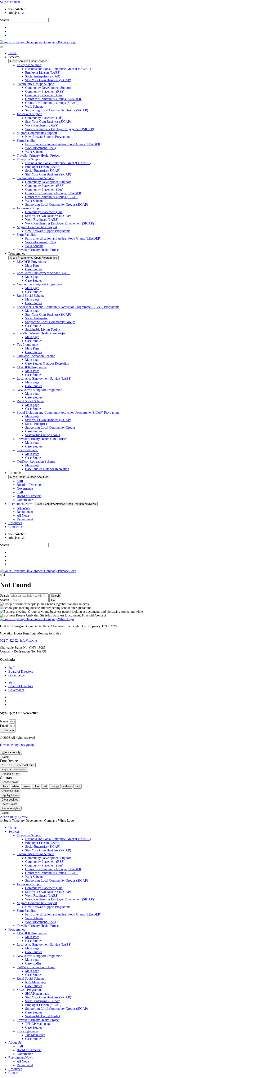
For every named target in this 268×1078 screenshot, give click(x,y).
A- (3, 765)
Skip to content (10, 2)
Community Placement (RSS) (44, 91)
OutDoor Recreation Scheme (36, 356)
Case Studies (33, 269)
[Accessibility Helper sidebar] (11, 752)
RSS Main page (35, 982)
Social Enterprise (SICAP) (42, 76)
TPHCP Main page (37, 1023)
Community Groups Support (35, 84)
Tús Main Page (35, 1035)
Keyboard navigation (14, 769)
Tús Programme (27, 344)
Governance (25, 488)
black (5, 786)
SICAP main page (37, 993)
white (15, 786)
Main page (32, 277)
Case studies (33, 963)
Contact (13, 1072)
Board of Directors (29, 484)
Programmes (16, 929)
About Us (14, 1042)
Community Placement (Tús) (44, 95)
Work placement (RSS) (40, 148)
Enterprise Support (29, 65)
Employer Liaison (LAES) (42, 72)
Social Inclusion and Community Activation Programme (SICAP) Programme (68, 307)
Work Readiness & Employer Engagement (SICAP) (59, 129)
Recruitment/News (20, 1057)
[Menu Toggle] (1, 47)
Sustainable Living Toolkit (42, 329)
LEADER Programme (31, 261)
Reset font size (24, 765)
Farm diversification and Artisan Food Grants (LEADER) (63, 144)
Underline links (10, 790)
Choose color (10, 782)
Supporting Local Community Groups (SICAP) (56, 110)
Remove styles (11, 808)
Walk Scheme (34, 106)
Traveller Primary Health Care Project (42, 333)
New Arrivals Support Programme (47, 136)
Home (12, 827)
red (45, 786)
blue (36, 786)
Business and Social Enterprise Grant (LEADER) (58, 69)
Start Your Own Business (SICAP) (48, 80)
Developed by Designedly (17, 745)
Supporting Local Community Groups (50, 322)
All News (23, 508)
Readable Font (10, 773)
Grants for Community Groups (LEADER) (53, 99)
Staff (20, 481)
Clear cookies (10, 799)
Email (4, 725)
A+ (10, 765)
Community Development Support (48, 87)
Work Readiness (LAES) (41, 125)
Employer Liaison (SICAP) (43, 1005)
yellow (67, 786)
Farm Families (26, 140)
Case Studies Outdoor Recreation (47, 363)
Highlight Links (10, 795)
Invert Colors (9, 804)
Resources (15, 1069)
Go (53, 600)
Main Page (32, 265)
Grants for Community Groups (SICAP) (51, 102)
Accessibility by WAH (15, 817)
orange (55, 786)
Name (4, 721)
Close (5, 756)
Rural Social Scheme (30, 295)
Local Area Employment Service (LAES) (44, 273)
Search (4, 20)
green (26, 786)
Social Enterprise (36, 318)
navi (77, 786)
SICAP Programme (29, 990)
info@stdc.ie (28, 640)
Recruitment (25, 511)
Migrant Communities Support (37, 133)
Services (13, 831)
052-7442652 (9, 640)
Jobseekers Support (29, 114)
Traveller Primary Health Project (38, 155)
